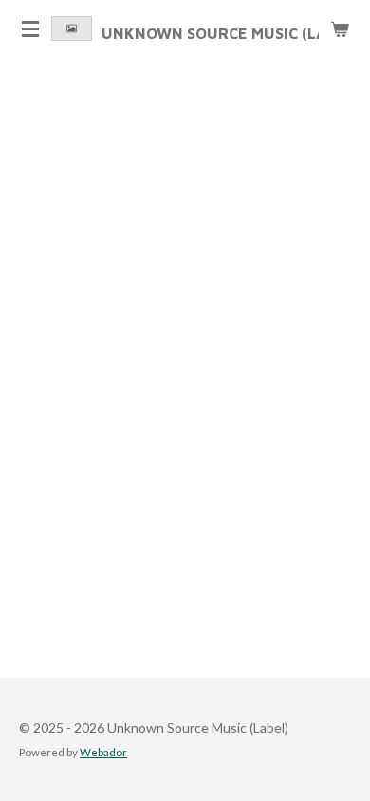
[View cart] (340, 28)
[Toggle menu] (30, 28)
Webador (103, 751)
